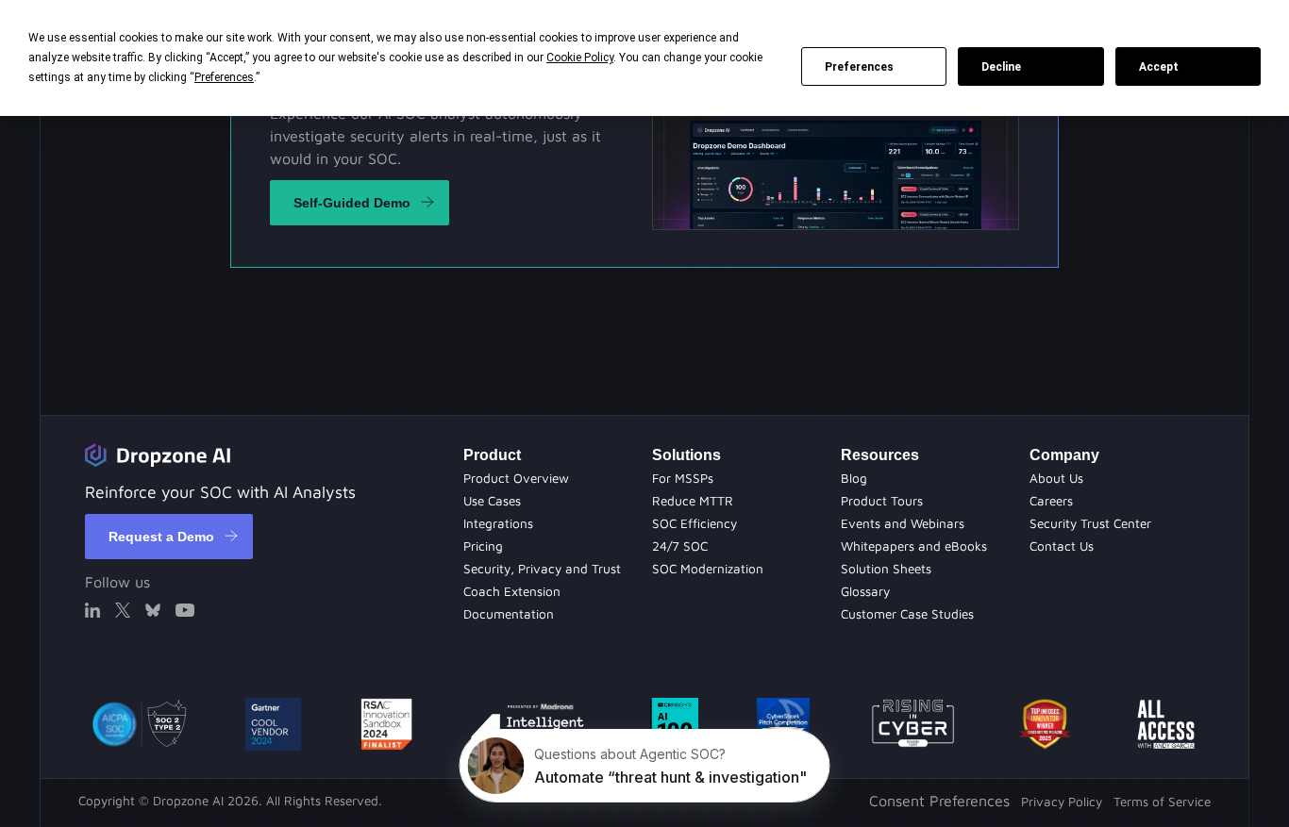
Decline (1001, 67)
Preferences (859, 67)
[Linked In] (92, 610)
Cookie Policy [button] (579, 57)
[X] (122, 610)
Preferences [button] (224, 77)
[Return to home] (157, 455)
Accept (1159, 67)
